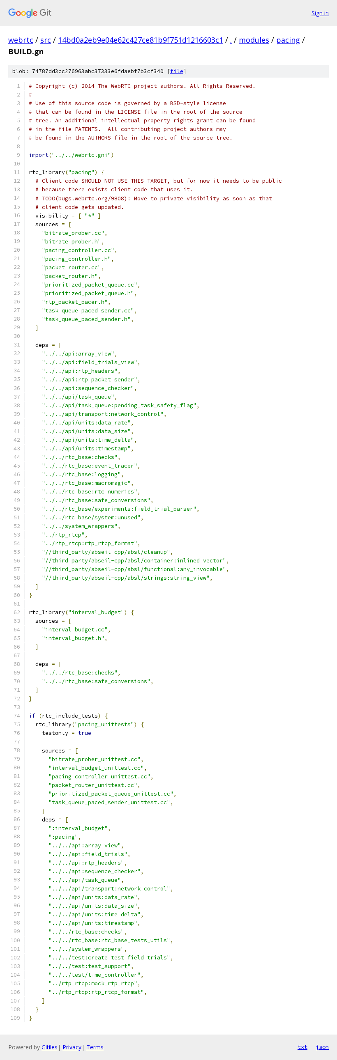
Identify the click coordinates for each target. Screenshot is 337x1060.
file (176, 71)
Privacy (71, 1047)
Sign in (320, 13)
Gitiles (50, 1047)
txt (302, 1047)
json (322, 1047)
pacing (288, 40)
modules (254, 40)
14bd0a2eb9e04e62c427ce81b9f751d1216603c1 (140, 40)
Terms (95, 1047)
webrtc (20, 40)
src (45, 40)
